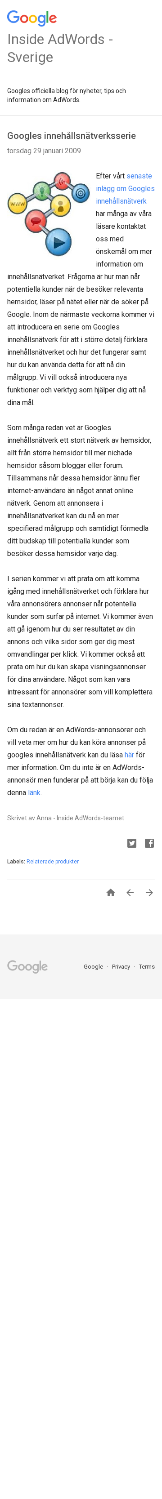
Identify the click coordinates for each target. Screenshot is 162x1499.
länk (34, 792)
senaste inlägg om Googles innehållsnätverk (125, 188)
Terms (147, 966)
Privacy (121, 966)
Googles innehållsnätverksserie (71, 135)
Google (94, 966)
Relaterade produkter (53, 861)
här (129, 755)
